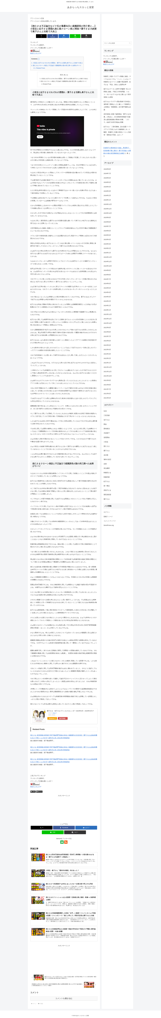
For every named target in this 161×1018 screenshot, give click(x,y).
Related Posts (39, 68)
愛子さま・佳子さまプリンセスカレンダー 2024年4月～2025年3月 (69, 711)
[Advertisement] (63, 808)
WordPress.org (109, 525)
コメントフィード (110, 521)
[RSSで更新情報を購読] (66, 842)
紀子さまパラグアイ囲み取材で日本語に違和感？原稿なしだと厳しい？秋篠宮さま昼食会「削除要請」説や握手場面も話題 (117, 106)
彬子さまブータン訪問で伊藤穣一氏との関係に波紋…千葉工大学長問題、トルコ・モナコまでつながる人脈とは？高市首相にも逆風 (117, 93)
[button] (86, 36)
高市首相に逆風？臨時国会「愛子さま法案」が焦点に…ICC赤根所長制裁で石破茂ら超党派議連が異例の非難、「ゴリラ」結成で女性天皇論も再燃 (117, 118)
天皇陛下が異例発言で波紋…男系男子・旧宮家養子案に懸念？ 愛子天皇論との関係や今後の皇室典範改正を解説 (117, 150)
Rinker (54, 712)
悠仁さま (40, 791)
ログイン (107, 512)
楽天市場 (62, 718)
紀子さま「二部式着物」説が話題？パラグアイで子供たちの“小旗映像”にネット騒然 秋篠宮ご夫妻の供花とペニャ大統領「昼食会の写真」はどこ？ (117, 131)
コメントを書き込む (64, 998)
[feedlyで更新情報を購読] (62, 842)
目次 (61, 75)
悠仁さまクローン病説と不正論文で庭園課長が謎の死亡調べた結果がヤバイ (56, 65)
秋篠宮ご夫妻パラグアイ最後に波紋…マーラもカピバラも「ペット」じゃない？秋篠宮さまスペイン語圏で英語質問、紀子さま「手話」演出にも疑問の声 (117, 80)
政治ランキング (35, 53)
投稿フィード (108, 516)
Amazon (51, 718)
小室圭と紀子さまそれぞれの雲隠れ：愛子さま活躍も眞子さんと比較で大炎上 (57, 63)
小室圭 (33, 791)
